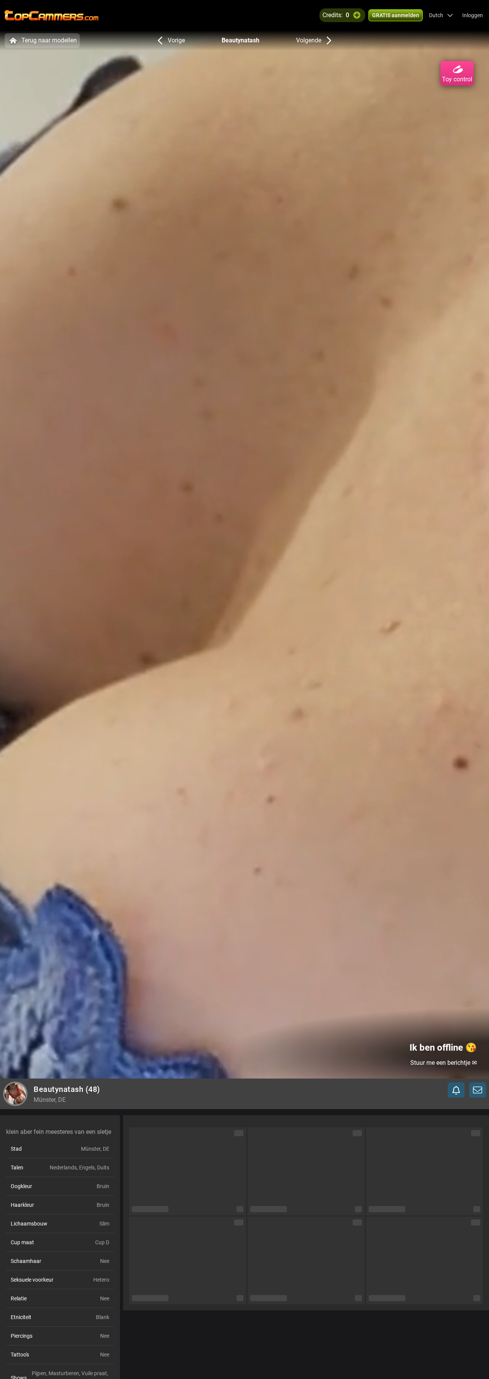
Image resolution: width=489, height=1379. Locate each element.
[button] (441, 15)
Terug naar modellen (49, 40)
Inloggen (472, 15)
